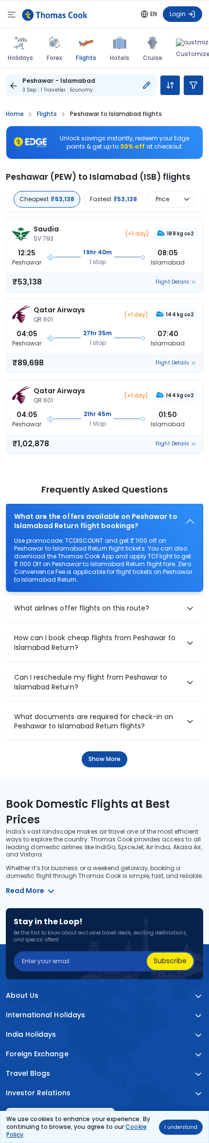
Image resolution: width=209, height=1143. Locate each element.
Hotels (119, 58)
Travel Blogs (28, 1073)
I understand (180, 1127)
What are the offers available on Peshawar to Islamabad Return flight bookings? (95, 521)
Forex (54, 58)
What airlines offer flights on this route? (81, 608)
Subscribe (170, 961)
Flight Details (172, 282)
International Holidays (45, 1015)
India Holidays (31, 1034)
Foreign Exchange (37, 1054)
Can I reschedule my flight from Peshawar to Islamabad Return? (91, 682)
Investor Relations (38, 1093)
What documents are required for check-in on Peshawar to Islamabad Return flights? (94, 721)
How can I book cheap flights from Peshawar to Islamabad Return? (94, 642)
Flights (86, 57)
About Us (22, 995)
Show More (104, 759)
